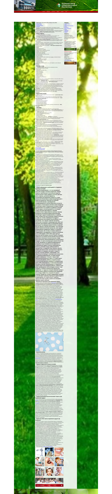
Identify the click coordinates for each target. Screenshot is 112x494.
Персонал (48, 11)
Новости (65, 32)
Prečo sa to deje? (38, 147)
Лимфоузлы (66, 30)
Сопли (65, 24)
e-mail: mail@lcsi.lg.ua (67, 60)
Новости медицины (67, 28)
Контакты (53, 11)
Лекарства (66, 31)
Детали (42, 451)
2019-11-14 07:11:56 (38, 186)
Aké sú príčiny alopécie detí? (40, 149)
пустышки (37, 402)
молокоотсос (53, 282)
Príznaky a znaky (39, 24)
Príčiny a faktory (39, 23)
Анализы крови (67, 23)
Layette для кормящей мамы (48, 446)
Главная (43, 11)
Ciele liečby (38, 26)
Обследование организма (68, 25)
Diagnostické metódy (39, 25)
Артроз (65, 26)
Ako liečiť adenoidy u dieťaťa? (40, 148)
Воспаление (66, 27)
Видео (58, 11)
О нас (66, 11)
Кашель (65, 29)
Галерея (62, 11)
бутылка (37, 400)
